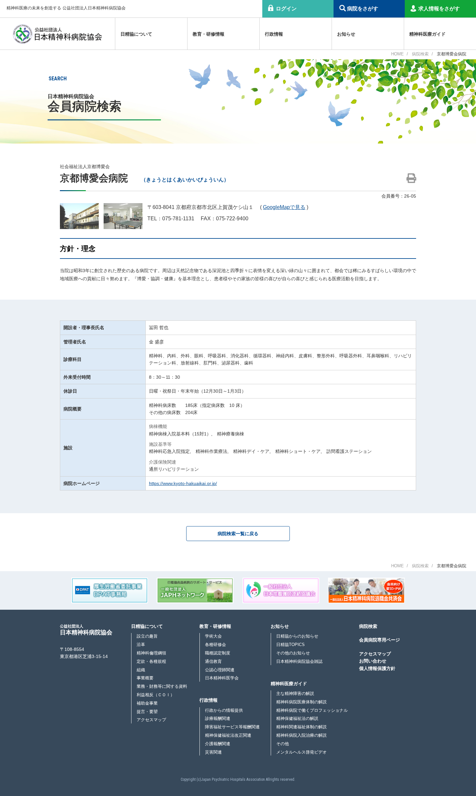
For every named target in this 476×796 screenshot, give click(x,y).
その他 (282, 743)
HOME (397, 54)
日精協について (147, 626)
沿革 (141, 644)
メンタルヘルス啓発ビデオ (301, 752)
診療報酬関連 (217, 718)
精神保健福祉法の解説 (297, 718)
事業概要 (145, 677)
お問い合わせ (372, 660)
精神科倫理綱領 (151, 653)
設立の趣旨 (147, 636)
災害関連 (213, 752)
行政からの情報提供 (224, 710)
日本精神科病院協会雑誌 (299, 661)
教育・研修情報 (215, 626)
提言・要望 (147, 711)
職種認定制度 (217, 653)
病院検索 (420, 54)
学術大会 (213, 636)
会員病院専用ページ (379, 639)
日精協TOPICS (290, 644)
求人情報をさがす (439, 8)
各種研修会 (215, 644)
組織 (141, 669)
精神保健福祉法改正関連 (228, 735)
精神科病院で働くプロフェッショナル (312, 710)
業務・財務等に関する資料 (162, 686)
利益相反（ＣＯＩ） (156, 694)
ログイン (286, 8)
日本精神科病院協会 (86, 629)
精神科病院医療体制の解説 (301, 701)
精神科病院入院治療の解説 (301, 735)
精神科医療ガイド (289, 683)
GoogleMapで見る (284, 207)
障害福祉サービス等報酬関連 (232, 726)
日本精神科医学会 (222, 677)
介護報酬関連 (217, 743)
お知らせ (280, 626)
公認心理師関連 (219, 669)
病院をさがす (362, 8)
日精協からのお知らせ (297, 636)
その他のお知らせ (293, 653)
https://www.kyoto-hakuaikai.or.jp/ (183, 483)
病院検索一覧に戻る (238, 533)
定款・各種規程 (151, 661)
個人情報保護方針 (377, 668)
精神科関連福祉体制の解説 (301, 726)
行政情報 (208, 700)
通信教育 (213, 661)
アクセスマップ (151, 719)
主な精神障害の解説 (295, 693)
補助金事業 (147, 703)
